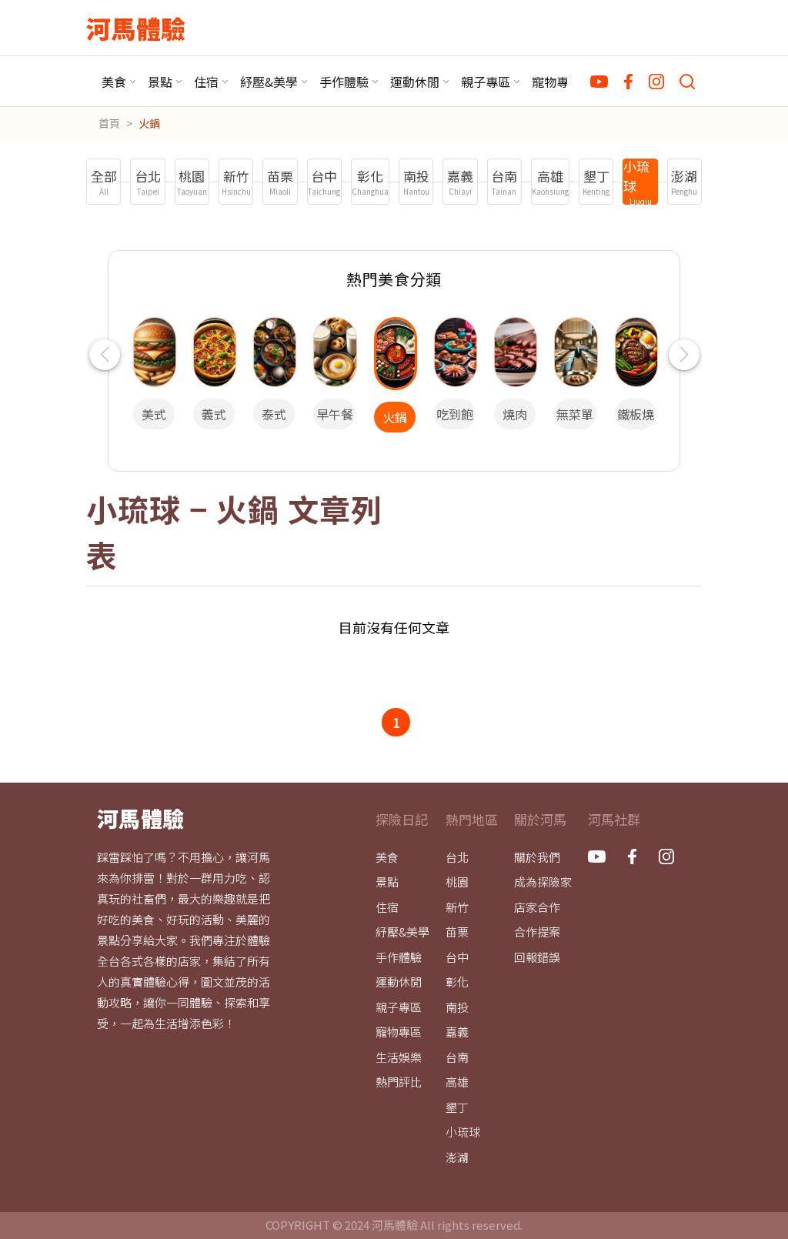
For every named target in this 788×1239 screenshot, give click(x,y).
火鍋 (149, 123)
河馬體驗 (135, 27)
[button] (104, 355)
